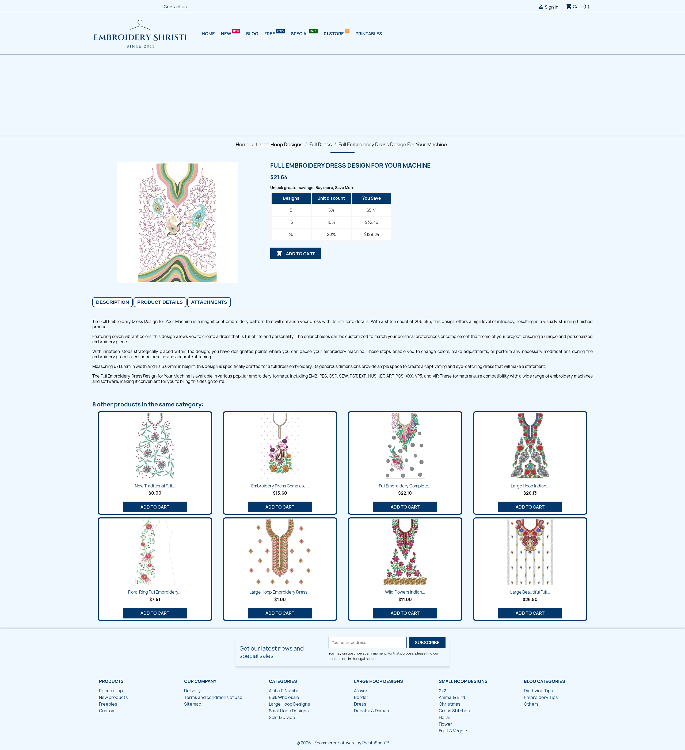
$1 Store (334, 34)
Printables (369, 34)
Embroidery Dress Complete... (280, 486)
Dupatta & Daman (371, 711)
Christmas (450, 704)
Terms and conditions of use (213, 697)
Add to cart (295, 253)
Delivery (192, 691)
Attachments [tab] (209, 302)
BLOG (252, 34)
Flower (445, 724)
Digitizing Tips (538, 691)
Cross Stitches (454, 711)
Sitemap (192, 704)
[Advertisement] (342, 94)
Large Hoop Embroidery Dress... (280, 592)
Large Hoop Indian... (530, 486)
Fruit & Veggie (453, 731)
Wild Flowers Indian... (405, 592)
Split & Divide (282, 717)
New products (113, 697)
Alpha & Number (285, 691)
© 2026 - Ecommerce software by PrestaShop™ (342, 743)
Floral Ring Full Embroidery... (154, 592)
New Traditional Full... (155, 486)
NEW (226, 34)
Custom (107, 711)
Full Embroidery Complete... (405, 486)
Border (361, 697)
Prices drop (111, 691)
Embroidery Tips (541, 697)
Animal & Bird (452, 697)
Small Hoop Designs (289, 711)
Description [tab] (112, 302)
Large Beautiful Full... (530, 592)
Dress (360, 704)
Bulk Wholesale (284, 697)
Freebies (108, 704)
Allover (361, 691)
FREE (270, 34)
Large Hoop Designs (289, 704)
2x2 (442, 691)
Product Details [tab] (160, 302)
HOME (208, 34)
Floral (444, 717)
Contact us (175, 7)
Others (531, 704)
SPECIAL (300, 34)
